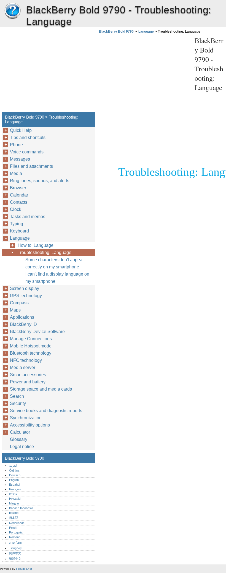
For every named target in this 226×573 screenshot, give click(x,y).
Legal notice (22, 446)
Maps (15, 310)
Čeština (14, 470)
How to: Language (35, 245)
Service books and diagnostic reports (46, 410)
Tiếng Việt (15, 548)
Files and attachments (31, 166)
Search (17, 396)
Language (146, 31)
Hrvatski (14, 498)
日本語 (13, 517)
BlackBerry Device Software (37, 331)
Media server (22, 367)
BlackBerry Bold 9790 (12, 11)
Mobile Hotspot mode (31, 346)
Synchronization (26, 417)
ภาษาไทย (15, 542)
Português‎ (16, 532)
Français (15, 489)
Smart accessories (28, 374)
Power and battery (27, 382)
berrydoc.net (24, 568)
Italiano (13, 512)
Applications (22, 317)
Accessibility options (30, 425)
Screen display (24, 288)
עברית (13, 494)
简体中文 (15, 553)
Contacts (18, 202)
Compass (19, 302)
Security (18, 403)
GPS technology (26, 295)
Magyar (14, 503)
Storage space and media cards (41, 389)
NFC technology (26, 360)
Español (14, 484)
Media (16, 173)
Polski (13, 527)
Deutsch (14, 475)
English (14, 480)
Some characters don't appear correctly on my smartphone (54, 263)
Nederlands (17, 523)
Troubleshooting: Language (44, 252)
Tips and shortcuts (27, 137)
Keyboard (19, 231)
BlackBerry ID (23, 324)
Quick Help (21, 130)
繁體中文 (15, 558)
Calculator (20, 432)
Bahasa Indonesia (21, 508)
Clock (15, 209)
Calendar (19, 195)
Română (14, 537)
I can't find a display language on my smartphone (57, 278)
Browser (18, 187)
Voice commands (27, 152)
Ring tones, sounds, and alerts (39, 180)
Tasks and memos (27, 216)
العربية (13, 465)
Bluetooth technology (30, 353)
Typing (16, 223)
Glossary (18, 439)
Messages (20, 159)
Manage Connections (31, 338)
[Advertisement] (144, 74)
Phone (16, 144)
